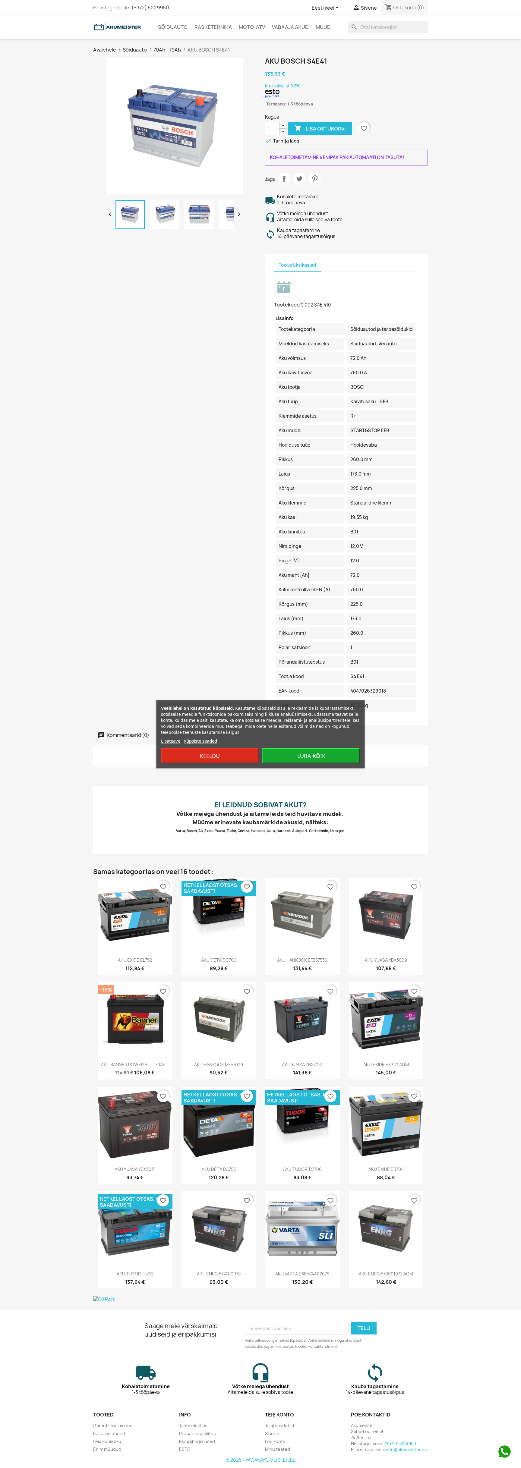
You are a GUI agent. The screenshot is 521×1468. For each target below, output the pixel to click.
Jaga (284, 179)
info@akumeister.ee (406, 1449)
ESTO (185, 1449)
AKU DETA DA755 (219, 1169)
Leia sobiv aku (107, 1441)
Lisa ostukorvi (320, 128)
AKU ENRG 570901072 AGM (386, 1274)
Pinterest (315, 179)
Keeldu (210, 755)
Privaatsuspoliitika (197, 1433)
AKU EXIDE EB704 (386, 1169)
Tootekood (287, 305)
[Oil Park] (260, 1299)
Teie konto (279, 1414)
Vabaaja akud (290, 27)
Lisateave (170, 740)
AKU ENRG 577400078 (219, 1274)
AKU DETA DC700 (218, 960)
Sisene (272, 1433)
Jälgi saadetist (280, 1426)
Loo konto (275, 1441)
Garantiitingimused (113, 1426)
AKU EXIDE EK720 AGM (386, 1064)
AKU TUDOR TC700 (302, 1169)
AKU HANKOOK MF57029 (218, 1064)
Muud (323, 27)
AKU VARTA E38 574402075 (302, 1274)
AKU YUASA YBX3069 (386, 960)
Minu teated (277, 1449)
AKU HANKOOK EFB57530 (302, 960)
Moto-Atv (252, 27)
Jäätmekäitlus (193, 1426)
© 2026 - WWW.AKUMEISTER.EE (260, 1460)
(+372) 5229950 (150, 7)
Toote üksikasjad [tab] (297, 265)
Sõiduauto (173, 27)
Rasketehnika (213, 27)
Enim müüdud (107, 1449)
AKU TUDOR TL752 (135, 1274)
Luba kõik (311, 755)
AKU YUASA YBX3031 (135, 1169)
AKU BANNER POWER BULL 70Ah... (135, 1064)
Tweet (299, 179)
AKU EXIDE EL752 (135, 960)
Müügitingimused (197, 1441)
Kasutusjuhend (109, 1433)
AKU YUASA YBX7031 (302, 1064)
